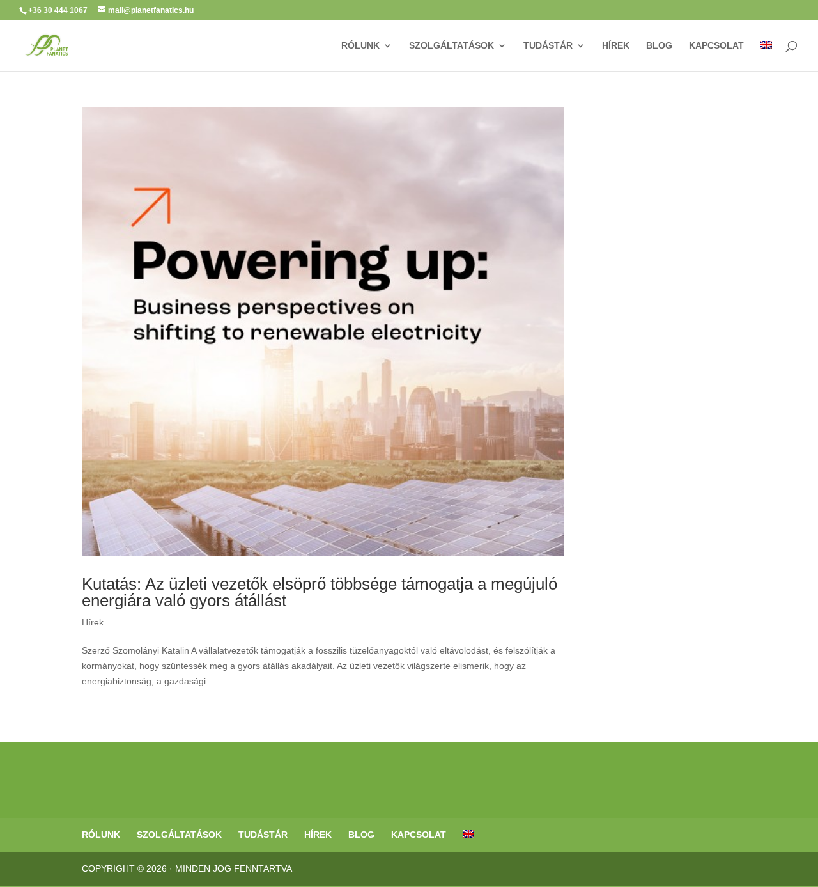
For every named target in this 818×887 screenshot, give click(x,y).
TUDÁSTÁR (548, 46)
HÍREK (615, 46)
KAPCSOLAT (716, 46)
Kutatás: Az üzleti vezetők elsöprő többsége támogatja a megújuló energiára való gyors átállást (319, 592)
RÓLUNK (360, 46)
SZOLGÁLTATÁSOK (451, 46)
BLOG (659, 46)
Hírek (93, 622)
